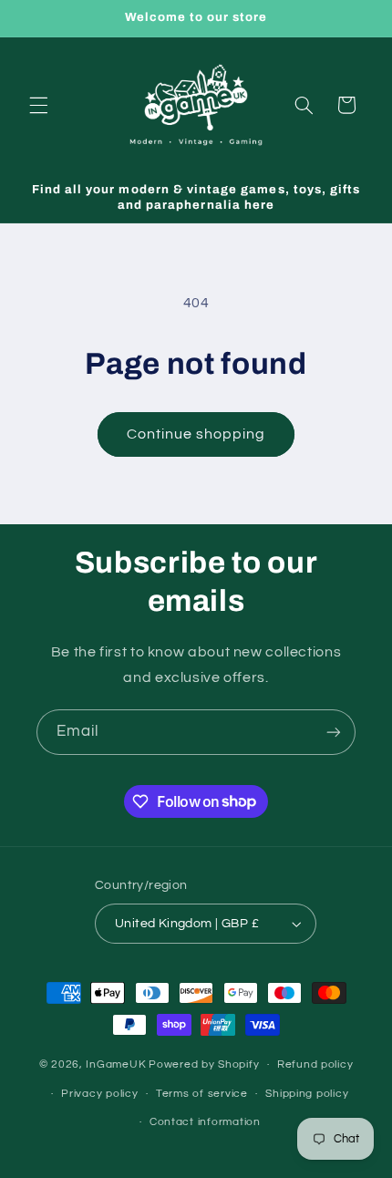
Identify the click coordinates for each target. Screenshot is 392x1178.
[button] (38, 105)
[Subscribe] (334, 731)
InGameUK (116, 1064)
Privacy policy (99, 1094)
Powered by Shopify (204, 1064)
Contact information (205, 1122)
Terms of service (202, 1094)
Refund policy (315, 1064)
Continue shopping (196, 434)
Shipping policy (306, 1094)
